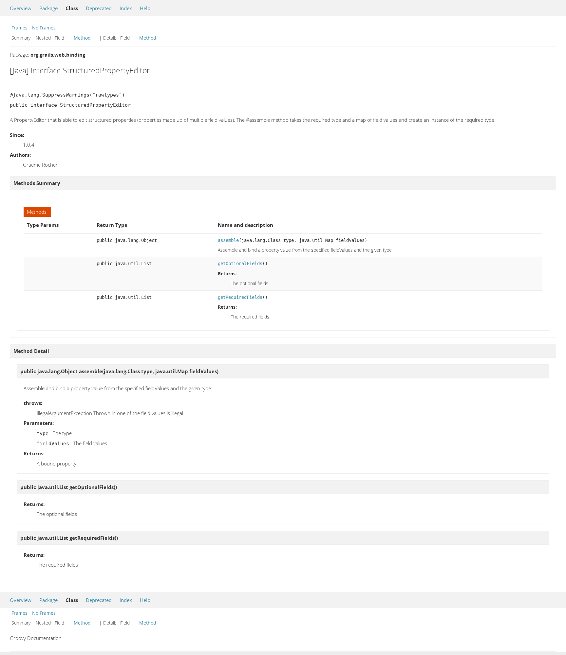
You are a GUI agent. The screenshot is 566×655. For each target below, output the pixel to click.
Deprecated (99, 8)
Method (82, 38)
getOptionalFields (240, 263)
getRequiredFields (240, 297)
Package (48, 8)
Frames (19, 28)
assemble (228, 240)
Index (126, 8)
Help (145, 8)
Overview (20, 8)
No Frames (44, 28)
